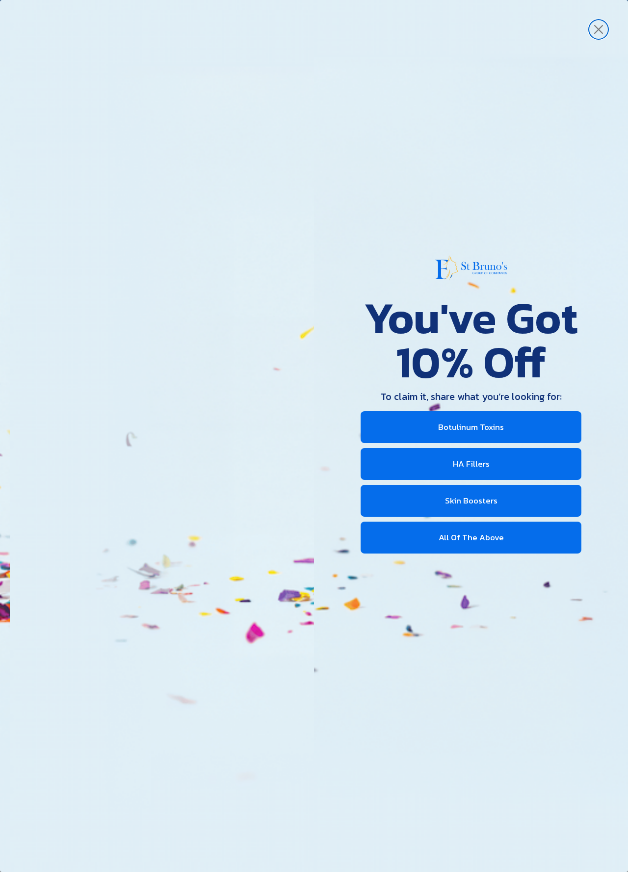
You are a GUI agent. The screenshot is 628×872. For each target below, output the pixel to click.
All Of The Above (471, 537)
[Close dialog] (598, 29)
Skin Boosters (471, 500)
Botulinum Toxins (471, 427)
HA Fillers (471, 463)
